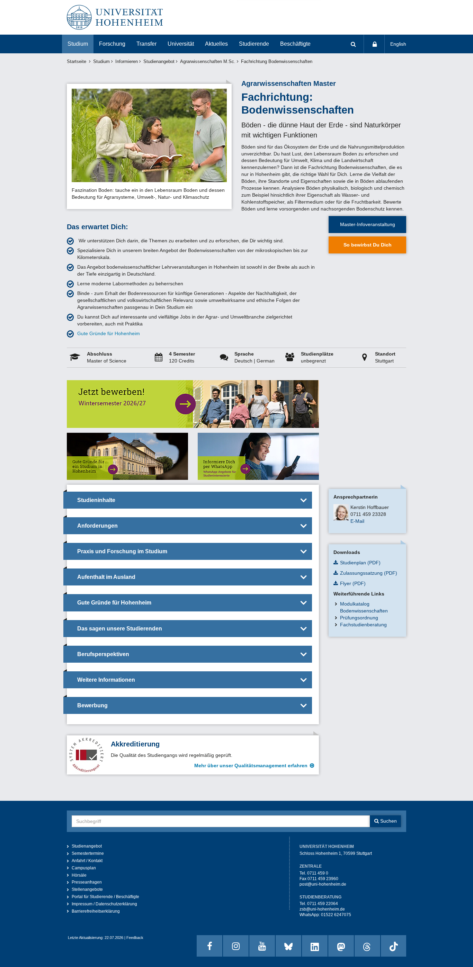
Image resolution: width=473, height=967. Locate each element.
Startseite (76, 61)
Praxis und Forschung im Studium (122, 551)
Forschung (112, 44)
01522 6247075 (336, 914)
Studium (78, 44)
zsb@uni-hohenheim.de (322, 909)
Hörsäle (79, 875)
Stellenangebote (87, 889)
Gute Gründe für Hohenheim (108, 333)
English (398, 44)
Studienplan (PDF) (360, 562)
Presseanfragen (87, 882)
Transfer (146, 44)
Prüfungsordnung (359, 617)
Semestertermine (88, 853)
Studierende (254, 44)
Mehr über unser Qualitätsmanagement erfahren (250, 765)
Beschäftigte (295, 44)
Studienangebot (159, 61)
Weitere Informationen (106, 680)
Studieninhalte (96, 500)
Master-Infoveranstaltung (367, 224)
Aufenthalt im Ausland (106, 577)
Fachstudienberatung (363, 624)
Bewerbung (92, 705)
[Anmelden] (374, 44)
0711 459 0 (317, 873)
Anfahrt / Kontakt (87, 860)
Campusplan (84, 868)
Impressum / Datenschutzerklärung (104, 904)
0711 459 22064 (322, 903)
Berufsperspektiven (103, 654)
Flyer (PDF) (353, 583)
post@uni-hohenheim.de (323, 884)
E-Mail (357, 521)
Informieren (126, 61)
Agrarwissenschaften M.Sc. (207, 61)
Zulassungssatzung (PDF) (368, 573)
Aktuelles (216, 44)
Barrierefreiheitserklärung (96, 911)
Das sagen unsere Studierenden (119, 629)
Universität (181, 44)
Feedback (134, 937)
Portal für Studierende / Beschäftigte (105, 896)
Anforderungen (97, 526)
